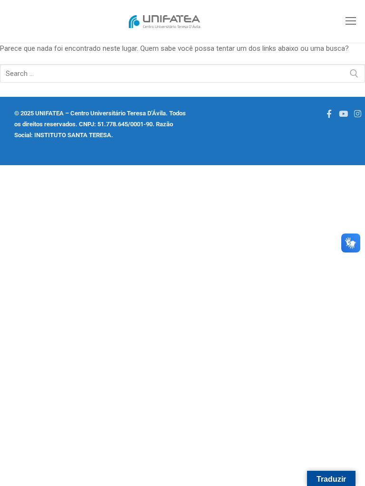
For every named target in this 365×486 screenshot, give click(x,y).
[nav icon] (350, 21)
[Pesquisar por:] (182, 73)
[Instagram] (358, 113)
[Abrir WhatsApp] (24, 462)
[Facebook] (329, 113)
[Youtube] (343, 113)
